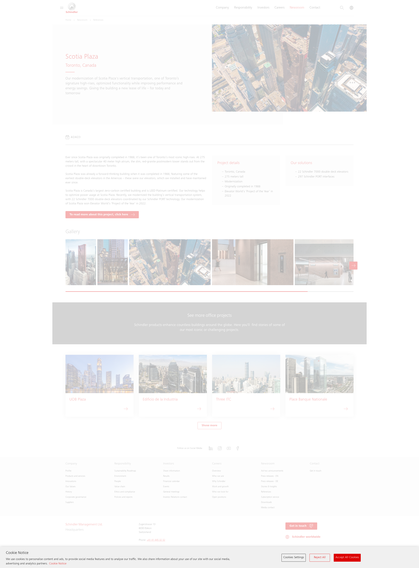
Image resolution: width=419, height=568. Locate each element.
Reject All (320, 557)
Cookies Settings (293, 557)
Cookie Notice (57, 563)
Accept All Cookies (347, 557)
